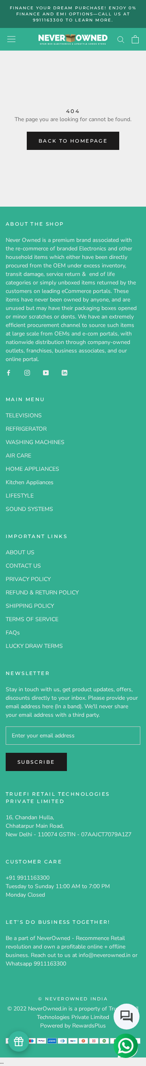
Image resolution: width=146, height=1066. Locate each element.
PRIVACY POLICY (28, 579)
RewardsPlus (89, 1026)
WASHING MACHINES (35, 442)
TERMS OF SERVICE (32, 619)
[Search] (121, 39)
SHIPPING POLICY (30, 606)
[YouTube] (46, 372)
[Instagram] (27, 372)
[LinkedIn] (64, 372)
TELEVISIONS (24, 415)
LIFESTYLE (20, 496)
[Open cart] (135, 39)
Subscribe (36, 762)
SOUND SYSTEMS (29, 509)
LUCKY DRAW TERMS (34, 646)
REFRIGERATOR (26, 429)
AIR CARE (18, 455)
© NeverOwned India (73, 999)
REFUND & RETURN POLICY (42, 592)
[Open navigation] (11, 39)
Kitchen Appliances (30, 482)
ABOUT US (20, 552)
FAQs (13, 633)
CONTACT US (23, 566)
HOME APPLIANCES (32, 469)
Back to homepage (73, 141)
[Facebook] (8, 372)
